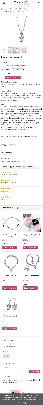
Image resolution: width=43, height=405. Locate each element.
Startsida (4, 9)
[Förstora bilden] (21, 30)
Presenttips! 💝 (15, 9)
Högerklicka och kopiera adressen (13, 161)
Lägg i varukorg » (13, 77)
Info (4, 244)
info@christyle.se (13, 344)
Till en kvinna (28, 9)
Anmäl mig (35, 371)
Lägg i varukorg (9, 247)
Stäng (24, 403)
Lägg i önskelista (8, 145)
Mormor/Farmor (7, 11)
